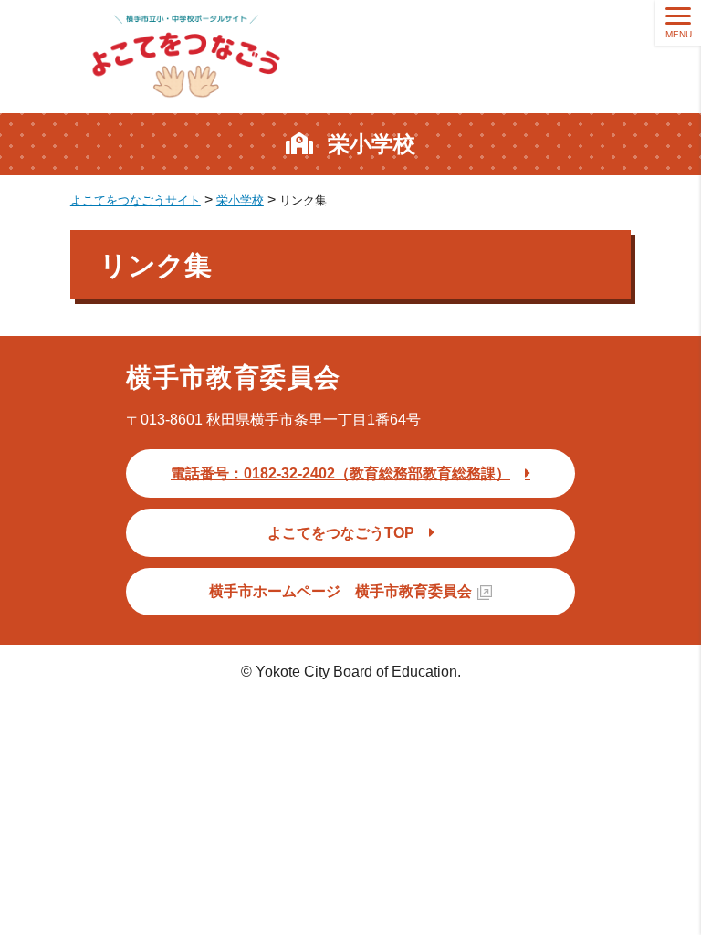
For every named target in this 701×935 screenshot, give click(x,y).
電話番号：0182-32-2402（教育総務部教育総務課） (340, 473)
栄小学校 (371, 143)
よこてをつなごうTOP (340, 533)
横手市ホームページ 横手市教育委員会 (340, 591)
